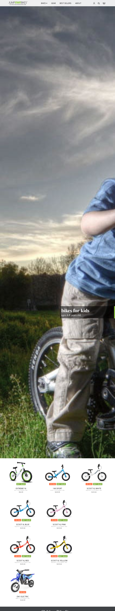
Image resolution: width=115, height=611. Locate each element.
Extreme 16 (21, 488)
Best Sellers (65, 3)
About (78, 3)
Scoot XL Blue (22, 524)
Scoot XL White (94, 488)
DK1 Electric (23, 596)
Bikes (43, 3)
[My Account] (94, 3)
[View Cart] (104, 3)
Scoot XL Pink (59, 524)
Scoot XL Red (23, 560)
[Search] (98, 3)
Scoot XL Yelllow (59, 560)
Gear (53, 3)
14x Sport (57, 488)
